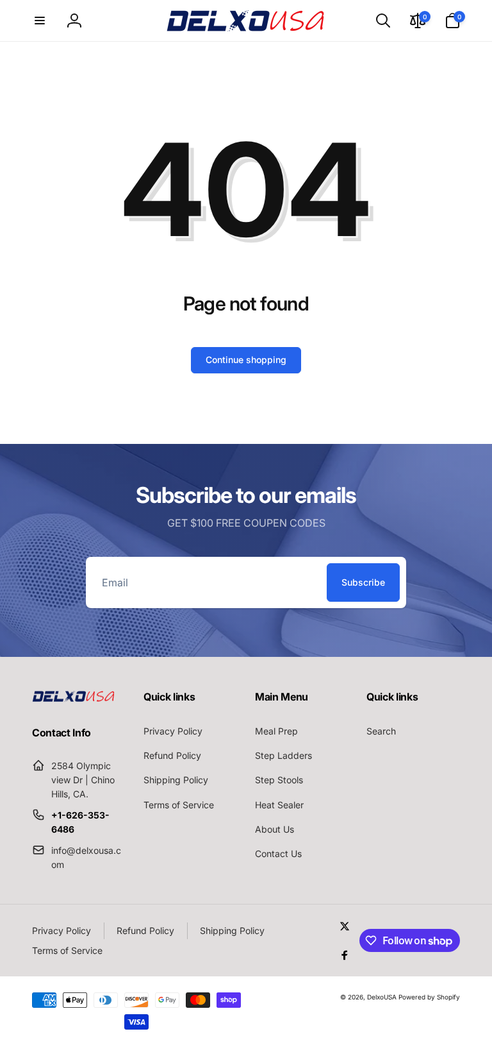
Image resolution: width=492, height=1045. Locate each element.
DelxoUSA (382, 997)
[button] (40, 20)
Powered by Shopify (429, 997)
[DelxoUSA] (73, 698)
